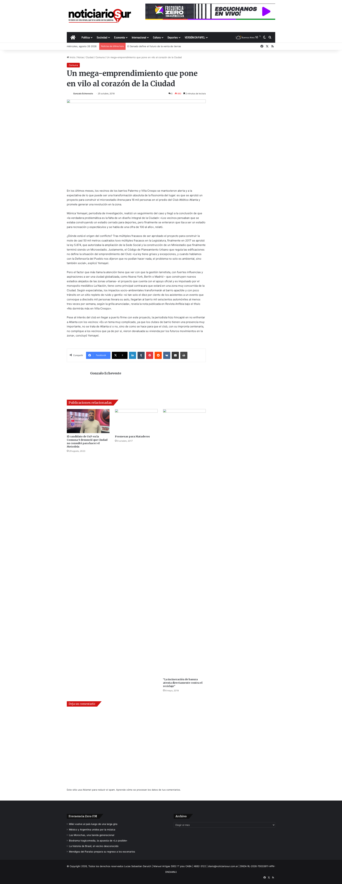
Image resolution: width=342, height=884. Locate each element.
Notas (80, 57)
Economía (119, 37)
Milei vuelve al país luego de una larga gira (93, 824)
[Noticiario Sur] (100, 16)
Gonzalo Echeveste (83, 93)
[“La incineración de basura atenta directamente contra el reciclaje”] (184, 542)
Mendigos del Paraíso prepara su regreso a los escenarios (102, 851)
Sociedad (102, 37)
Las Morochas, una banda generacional (91, 835)
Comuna (100, 57)
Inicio (72, 57)
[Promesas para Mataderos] (136, 421)
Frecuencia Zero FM (83, 816)
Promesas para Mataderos (132, 436)
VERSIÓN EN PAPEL (195, 37)
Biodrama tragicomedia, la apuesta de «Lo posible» (98, 840)
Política (86, 37)
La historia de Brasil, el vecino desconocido (93, 846)
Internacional (139, 37)
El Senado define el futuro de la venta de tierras (154, 46)
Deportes (173, 37)
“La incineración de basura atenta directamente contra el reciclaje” (182, 683)
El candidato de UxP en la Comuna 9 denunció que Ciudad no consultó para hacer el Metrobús (87, 441)
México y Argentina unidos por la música (92, 829)
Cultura (157, 37)
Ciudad (90, 57)
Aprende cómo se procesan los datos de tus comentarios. (148, 789)
